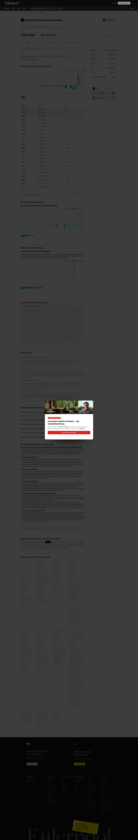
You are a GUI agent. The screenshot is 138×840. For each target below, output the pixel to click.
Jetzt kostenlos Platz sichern (69, 432)
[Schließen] (90, 403)
